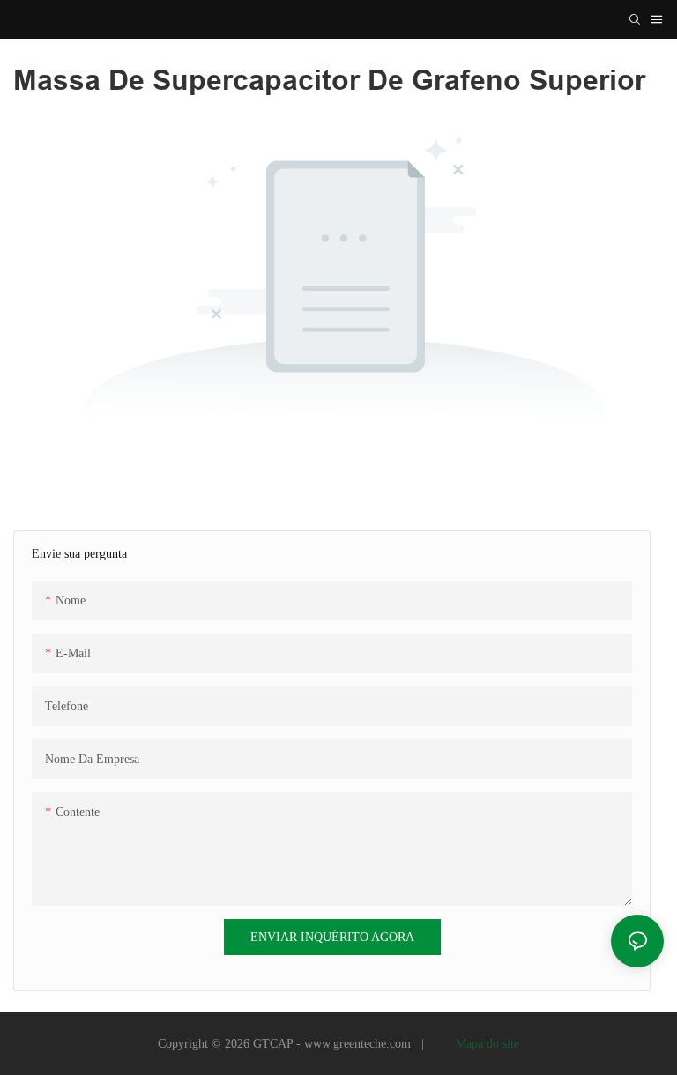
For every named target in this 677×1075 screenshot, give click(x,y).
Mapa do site (485, 1043)
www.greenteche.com (359, 1043)
